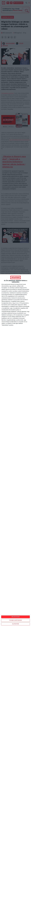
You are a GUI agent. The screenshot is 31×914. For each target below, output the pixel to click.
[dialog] (15, 594)
